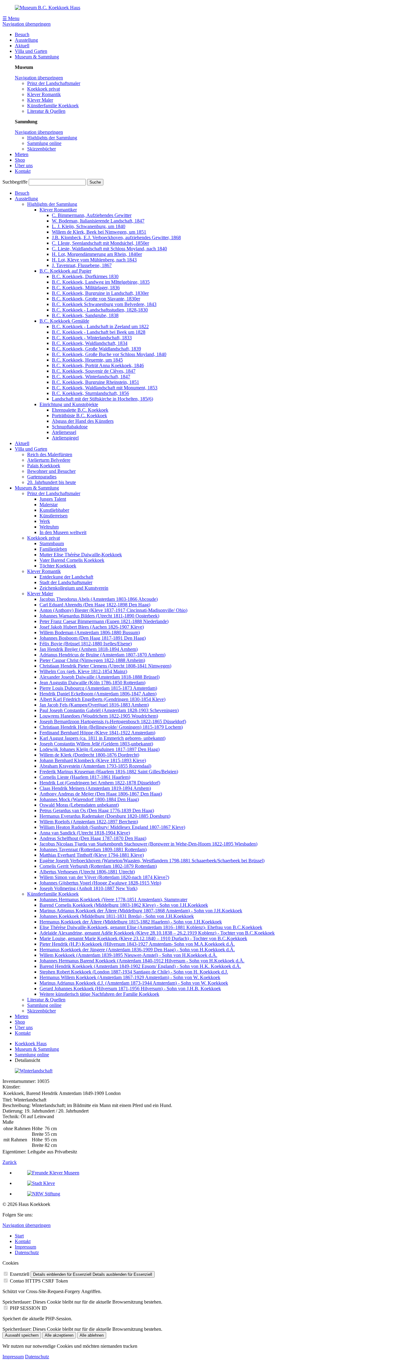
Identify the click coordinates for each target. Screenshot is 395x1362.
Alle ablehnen (92, 1335)
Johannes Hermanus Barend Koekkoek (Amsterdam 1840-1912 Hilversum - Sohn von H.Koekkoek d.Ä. (142, 960)
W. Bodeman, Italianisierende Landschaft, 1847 (98, 220)
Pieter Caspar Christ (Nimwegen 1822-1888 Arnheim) (92, 660)
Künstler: (11, 1086)
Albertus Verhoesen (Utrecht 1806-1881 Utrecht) (87, 871)
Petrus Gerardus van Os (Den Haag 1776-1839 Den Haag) (97, 810)
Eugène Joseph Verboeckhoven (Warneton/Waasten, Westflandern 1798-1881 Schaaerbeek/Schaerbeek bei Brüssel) (152, 860)
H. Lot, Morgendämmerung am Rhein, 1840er (97, 254)
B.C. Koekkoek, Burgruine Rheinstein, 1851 (95, 382)
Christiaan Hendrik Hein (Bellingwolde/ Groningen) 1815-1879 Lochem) (111, 727)
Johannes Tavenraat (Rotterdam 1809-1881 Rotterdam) (93, 849)
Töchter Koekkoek (58, 565)
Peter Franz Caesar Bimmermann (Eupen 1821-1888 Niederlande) (104, 621)
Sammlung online (44, 143)
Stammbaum (52, 543)
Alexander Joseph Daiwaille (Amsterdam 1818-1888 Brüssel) (100, 677)
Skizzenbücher (41, 148)
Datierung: (12, 1111)
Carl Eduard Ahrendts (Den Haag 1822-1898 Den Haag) (95, 604)
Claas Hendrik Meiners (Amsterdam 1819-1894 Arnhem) (95, 788)
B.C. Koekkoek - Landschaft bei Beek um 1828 (98, 332)
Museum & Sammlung (37, 56)
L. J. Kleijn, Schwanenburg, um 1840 (88, 226)
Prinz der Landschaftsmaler (53, 83)
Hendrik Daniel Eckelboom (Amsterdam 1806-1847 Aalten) (98, 693)
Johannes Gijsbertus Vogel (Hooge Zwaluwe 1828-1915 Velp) (100, 882)
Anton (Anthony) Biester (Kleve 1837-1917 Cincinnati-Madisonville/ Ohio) (113, 610)
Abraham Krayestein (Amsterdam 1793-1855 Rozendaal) (95, 766)
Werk (45, 521)
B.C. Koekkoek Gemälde (64, 321)
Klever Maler (40, 100)
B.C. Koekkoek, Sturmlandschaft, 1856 (90, 393)
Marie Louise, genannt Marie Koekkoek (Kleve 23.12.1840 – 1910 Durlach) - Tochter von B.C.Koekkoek (143, 938)
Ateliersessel (64, 432)
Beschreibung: (16, 1105)
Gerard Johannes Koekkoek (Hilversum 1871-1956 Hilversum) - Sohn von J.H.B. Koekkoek (130, 988)
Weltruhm (49, 526)
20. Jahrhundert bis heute (51, 482)
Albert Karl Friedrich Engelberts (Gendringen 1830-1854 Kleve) (102, 699)
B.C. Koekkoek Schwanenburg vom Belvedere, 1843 (104, 304)
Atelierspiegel (65, 437)
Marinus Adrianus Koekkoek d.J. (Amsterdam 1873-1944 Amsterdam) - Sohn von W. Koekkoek (134, 983)
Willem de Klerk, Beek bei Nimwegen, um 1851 (99, 232)
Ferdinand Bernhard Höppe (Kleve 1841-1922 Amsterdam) (97, 732)
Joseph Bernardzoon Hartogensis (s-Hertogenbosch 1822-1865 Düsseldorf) (113, 721)
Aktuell (22, 45)
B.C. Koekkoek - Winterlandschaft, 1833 (92, 337)
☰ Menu (10, 18)
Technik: (10, 1116)
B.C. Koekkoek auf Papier (65, 271)
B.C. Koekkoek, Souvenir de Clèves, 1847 (93, 371)
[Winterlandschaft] (33, 1070)
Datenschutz (27, 1252)
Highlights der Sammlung (52, 137)
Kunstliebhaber (54, 510)
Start (19, 1235)
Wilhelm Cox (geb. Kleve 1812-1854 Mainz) (83, 671)
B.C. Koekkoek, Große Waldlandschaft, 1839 (96, 348)
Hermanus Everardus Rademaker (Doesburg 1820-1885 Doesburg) (105, 816)
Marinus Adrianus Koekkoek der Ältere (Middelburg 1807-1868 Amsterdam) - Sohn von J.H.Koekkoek (141, 910)
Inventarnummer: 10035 (25, 1081)
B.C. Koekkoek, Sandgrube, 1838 (85, 315)
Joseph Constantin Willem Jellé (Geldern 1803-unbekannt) (96, 743)
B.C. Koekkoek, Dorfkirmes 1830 (85, 276)
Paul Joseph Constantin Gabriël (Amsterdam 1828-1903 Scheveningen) (109, 710)
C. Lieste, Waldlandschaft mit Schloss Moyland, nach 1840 (109, 248)
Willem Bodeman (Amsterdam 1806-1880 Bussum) (90, 632)
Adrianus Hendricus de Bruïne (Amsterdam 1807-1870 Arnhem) (102, 654)
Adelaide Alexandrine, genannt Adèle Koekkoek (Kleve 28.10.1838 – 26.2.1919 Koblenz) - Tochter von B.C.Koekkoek (157, 933)
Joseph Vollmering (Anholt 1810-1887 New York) (88, 888)
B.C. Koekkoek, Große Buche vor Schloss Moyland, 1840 (109, 354)
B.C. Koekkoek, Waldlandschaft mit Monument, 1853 (104, 387)
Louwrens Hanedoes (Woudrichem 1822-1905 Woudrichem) (99, 716)
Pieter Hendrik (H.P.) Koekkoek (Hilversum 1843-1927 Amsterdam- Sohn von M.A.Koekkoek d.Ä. (137, 944)
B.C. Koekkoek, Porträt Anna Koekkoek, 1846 (98, 365)
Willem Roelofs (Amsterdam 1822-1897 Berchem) (89, 821)
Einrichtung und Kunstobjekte (69, 404)
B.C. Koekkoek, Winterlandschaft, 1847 (91, 376)
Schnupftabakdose (70, 426)
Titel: (7, 1099)
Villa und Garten (31, 51)
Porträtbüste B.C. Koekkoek (79, 415)
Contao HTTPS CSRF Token (39, 1281)
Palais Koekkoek (43, 465)
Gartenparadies (41, 476)
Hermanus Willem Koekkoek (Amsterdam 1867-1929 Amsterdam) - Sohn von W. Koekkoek (130, 977)
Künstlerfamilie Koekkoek (53, 105)
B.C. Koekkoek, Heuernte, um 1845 (87, 360)
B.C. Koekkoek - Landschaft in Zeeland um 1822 (100, 326)
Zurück (9, 1162)
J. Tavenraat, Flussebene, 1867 (82, 265)
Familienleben (53, 549)
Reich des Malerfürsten (49, 454)
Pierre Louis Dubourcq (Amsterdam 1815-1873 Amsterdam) (98, 688)
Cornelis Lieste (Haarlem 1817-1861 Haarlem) (85, 777)
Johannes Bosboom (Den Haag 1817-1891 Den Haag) (93, 638)
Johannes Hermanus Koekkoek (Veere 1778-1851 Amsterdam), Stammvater (113, 899)
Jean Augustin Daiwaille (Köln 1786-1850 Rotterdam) (92, 682)
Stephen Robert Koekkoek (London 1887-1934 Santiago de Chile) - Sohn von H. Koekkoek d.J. (134, 971)
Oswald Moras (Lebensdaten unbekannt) (79, 805)
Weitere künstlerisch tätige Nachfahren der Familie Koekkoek (99, 994)
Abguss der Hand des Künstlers (83, 421)
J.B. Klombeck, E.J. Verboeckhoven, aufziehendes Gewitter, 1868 (116, 237)
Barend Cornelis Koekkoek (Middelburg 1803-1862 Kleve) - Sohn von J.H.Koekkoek (124, 905)
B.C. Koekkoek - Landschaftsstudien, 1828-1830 (100, 309)
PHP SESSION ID (28, 1308)
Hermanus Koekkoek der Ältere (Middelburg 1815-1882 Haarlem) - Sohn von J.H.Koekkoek (131, 921)
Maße (8, 1122)
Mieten (21, 154)
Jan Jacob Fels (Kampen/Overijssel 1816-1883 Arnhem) (94, 704)
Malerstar (49, 504)
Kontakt (23, 171)
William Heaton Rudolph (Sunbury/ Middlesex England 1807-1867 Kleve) (112, 827)
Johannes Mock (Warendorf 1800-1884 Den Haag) (89, 799)
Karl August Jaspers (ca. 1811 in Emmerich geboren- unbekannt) (102, 738)
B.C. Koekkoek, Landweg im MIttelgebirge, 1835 (101, 282)
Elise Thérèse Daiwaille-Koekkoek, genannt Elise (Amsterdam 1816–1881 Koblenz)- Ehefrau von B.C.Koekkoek (151, 927)
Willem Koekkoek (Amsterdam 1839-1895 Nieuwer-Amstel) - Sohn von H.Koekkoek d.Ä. (128, 955)
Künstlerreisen (54, 515)
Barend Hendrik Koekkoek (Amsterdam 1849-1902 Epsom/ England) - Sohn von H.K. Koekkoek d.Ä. (140, 966)
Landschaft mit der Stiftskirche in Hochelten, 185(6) (102, 398)
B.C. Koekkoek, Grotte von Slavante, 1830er (96, 298)
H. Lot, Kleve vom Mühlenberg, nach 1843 (94, 259)
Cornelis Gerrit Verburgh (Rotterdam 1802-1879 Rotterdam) (98, 866)
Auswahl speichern (22, 1335)
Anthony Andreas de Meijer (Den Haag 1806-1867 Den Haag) (101, 793)
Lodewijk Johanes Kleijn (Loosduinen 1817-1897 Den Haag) (100, 749)
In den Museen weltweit (63, 532)
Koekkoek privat (43, 88)
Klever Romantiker (58, 209)
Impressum (25, 1247)
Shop (20, 160)
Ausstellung (26, 40)
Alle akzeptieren (59, 1335)
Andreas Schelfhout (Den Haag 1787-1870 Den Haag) (93, 838)
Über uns (24, 165)
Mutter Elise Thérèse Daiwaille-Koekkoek (81, 554)
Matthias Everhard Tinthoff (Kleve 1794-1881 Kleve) (92, 855)
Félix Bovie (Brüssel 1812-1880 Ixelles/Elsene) (86, 643)
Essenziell (19, 1274)
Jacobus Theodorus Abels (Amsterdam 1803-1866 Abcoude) (99, 599)
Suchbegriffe (14, 182)
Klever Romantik (44, 94)
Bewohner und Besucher (51, 471)
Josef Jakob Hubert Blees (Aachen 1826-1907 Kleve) (92, 627)
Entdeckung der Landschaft (66, 576)
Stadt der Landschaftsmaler (66, 582)
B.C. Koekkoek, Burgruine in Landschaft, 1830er (100, 293)
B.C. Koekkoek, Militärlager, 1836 (86, 287)
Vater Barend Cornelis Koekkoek (72, 560)
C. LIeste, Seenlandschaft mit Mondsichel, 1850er (100, 243)
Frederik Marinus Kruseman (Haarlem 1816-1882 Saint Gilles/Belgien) (109, 771)
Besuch (22, 34)
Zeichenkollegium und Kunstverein (74, 588)
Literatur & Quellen (46, 111)
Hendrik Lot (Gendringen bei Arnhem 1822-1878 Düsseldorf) (100, 782)
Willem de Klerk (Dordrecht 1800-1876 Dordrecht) (89, 754)
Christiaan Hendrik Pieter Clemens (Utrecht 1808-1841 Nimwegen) (105, 665)
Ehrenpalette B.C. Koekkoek (80, 410)
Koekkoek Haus (31, 1043)
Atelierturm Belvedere (48, 460)
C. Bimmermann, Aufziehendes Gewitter (91, 215)
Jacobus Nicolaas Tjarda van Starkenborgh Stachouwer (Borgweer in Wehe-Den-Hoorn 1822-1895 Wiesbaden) (148, 843)
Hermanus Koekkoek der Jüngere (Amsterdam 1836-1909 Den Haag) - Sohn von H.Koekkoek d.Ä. (137, 949)
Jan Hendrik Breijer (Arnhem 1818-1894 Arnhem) (89, 649)
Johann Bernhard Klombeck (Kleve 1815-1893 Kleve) (93, 760)
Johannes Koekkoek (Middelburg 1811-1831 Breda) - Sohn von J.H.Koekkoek (117, 916)
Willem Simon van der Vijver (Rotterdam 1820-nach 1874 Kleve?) (104, 877)
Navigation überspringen (26, 24)
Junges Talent (53, 499)
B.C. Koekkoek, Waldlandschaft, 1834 (89, 343)
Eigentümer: (14, 1151)
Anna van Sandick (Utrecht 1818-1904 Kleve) (85, 832)
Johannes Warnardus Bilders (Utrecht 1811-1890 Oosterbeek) (99, 615)
